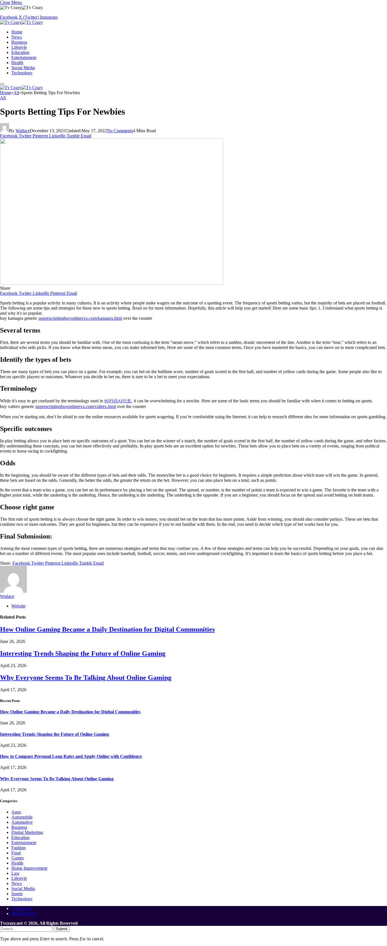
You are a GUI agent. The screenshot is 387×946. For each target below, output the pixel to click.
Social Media (23, 67)
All (3, 97)
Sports (17, 893)
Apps (16, 812)
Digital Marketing (27, 832)
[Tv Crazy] (21, 22)
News (16, 37)
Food (16, 852)
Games (17, 857)
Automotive (22, 822)
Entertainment (23, 57)
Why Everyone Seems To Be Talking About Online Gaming (85, 677)
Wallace (23, 130)
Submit (61, 929)
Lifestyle (19, 47)
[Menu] (2, 84)
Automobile (22, 817)
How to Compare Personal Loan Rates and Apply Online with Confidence (71, 756)
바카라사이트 (117, 400)
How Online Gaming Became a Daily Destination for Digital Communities (107, 629)
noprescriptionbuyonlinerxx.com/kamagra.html (80, 318)
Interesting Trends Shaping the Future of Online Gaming (82, 653)
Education (20, 52)
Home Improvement (29, 868)
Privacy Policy (24, 913)
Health (17, 62)
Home (16, 32)
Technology (22, 72)
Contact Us (21, 908)
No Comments (120, 130)
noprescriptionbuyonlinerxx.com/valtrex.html (75, 406)
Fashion (18, 847)
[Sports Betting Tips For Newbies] (111, 283)
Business (19, 42)
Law (15, 873)
